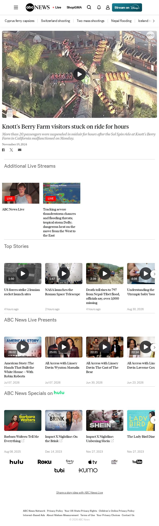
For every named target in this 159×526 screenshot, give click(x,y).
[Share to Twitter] (11, 150)
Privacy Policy (55, 511)
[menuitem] (19, 21)
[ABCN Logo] (38, 7)
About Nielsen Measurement (63, 515)
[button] (16, 7)
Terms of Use (87, 515)
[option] (22, 21)
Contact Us (128, 515)
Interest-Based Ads (34, 515)
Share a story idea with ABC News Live (79, 492)
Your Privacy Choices (108, 515)
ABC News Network (34, 511)
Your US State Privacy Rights (80, 511)
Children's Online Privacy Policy (116, 511)
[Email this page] (20, 150)
